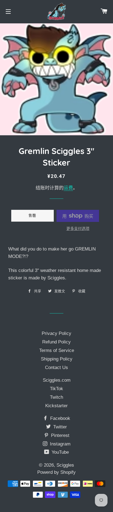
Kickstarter (56, 405)
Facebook (59, 418)
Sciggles (65, 465)
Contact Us (56, 367)
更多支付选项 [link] (77, 228)
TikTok (56, 388)
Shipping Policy (56, 359)
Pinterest (59, 435)
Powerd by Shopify (56, 472)
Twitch (56, 397)
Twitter (59, 427)
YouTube (59, 452)
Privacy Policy (56, 333)
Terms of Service (56, 350)
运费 (68, 188)
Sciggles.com (56, 380)
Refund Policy (56, 342)
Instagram (59, 444)
